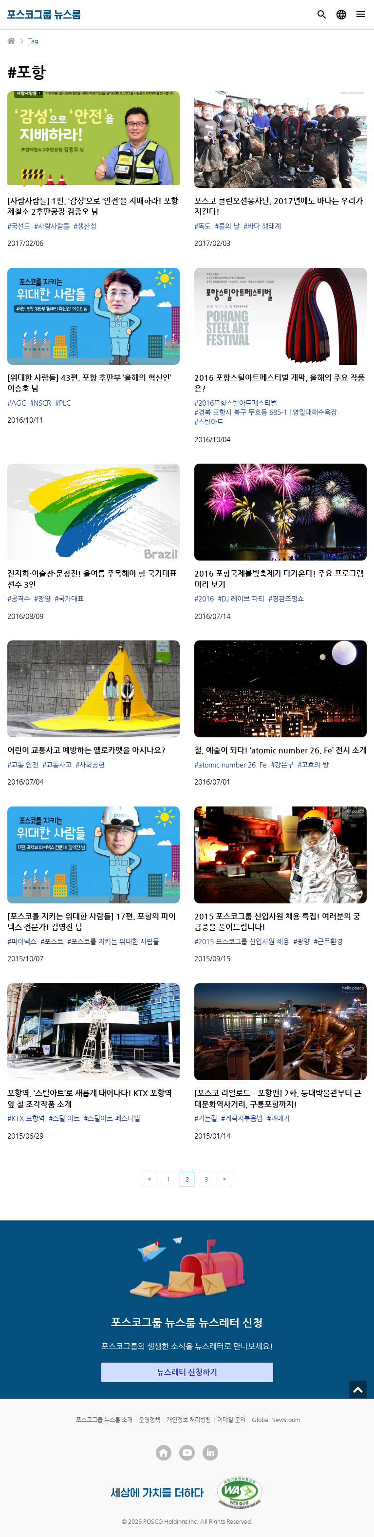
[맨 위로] (358, 1389)
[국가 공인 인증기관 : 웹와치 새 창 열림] (239, 1492)
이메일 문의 (231, 1419)
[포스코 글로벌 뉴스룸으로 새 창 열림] (341, 14)
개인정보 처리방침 (189, 1419)
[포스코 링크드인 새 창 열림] (210, 1453)
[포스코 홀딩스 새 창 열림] (163, 1453)
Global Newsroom (276, 1419)
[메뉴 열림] (361, 14)
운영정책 (149, 1419)
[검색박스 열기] (322, 14)
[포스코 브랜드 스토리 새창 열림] (157, 1492)
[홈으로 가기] (11, 41)
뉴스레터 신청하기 (187, 1372)
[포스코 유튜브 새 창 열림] (187, 1453)
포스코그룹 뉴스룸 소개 (104, 1419)
